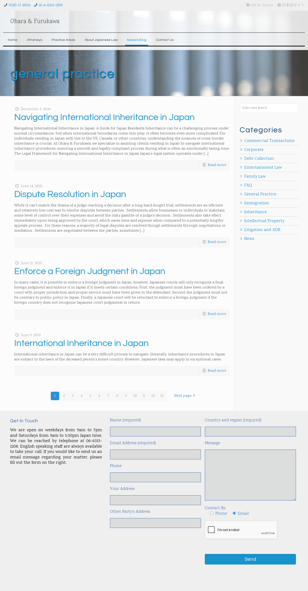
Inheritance (255, 212)
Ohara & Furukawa (34, 21)
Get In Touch (261, 5)
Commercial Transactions (269, 141)
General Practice (260, 194)
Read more (217, 165)
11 (143, 396)
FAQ (248, 185)
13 (161, 396)
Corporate (253, 150)
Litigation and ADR (262, 230)
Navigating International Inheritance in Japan (104, 117)
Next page (183, 396)
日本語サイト (293, 5)
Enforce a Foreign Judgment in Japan (89, 271)
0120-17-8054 (20, 5)
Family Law (255, 176)
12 (152, 396)
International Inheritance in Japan (81, 343)
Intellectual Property (264, 221)
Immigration (256, 203)
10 (135, 396)
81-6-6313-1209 (51, 5)
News (249, 239)
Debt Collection (259, 159)
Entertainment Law (263, 168)
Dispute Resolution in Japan (70, 194)
